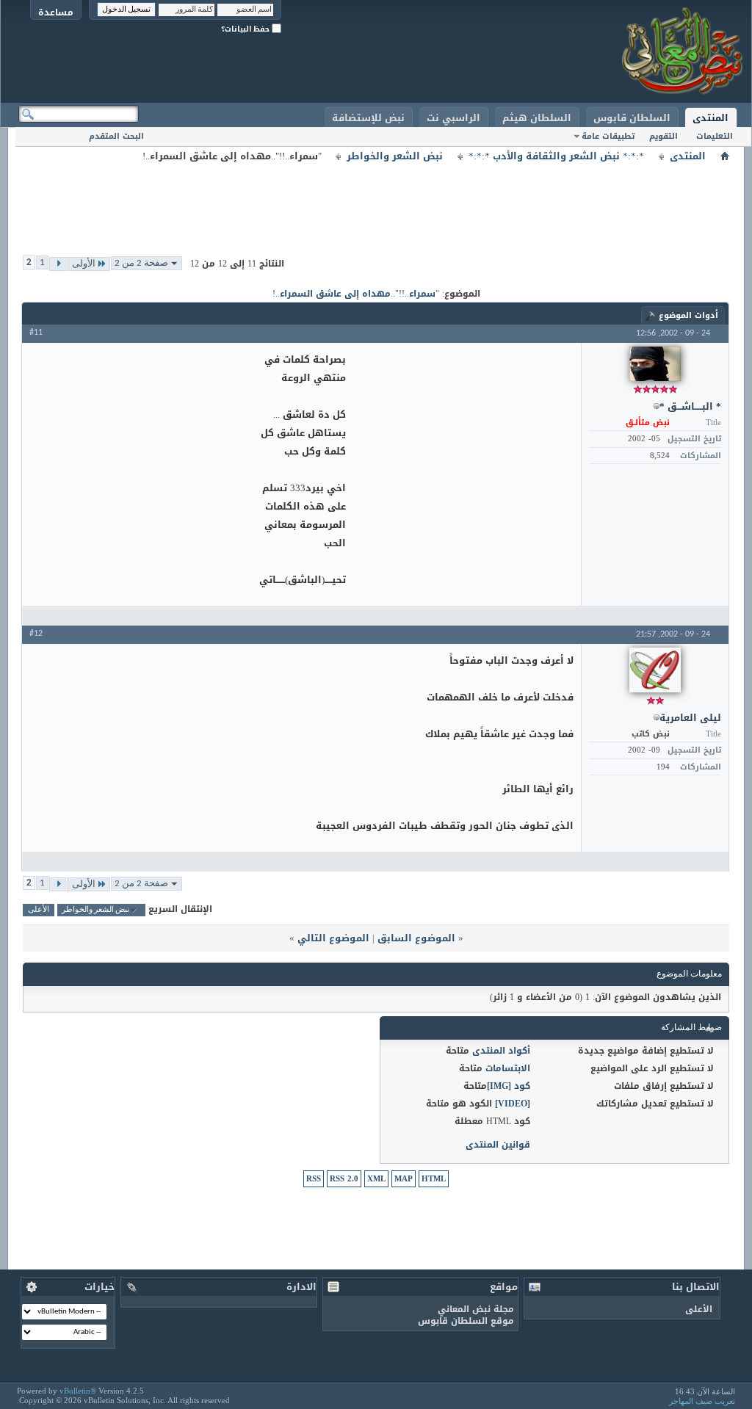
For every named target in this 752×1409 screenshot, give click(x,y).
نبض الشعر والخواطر (395, 156)
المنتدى (710, 118)
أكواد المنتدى (501, 1051)
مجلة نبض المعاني (476, 1309)
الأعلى (38, 910)
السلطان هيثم (536, 118)
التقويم (663, 136)
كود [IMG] (508, 1086)
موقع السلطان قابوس (466, 1321)
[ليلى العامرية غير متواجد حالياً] (655, 670)
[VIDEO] (512, 1103)
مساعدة (55, 12)
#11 (36, 332)
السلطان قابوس (631, 118)
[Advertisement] (376, 198)
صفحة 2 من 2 (141, 263)
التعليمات (714, 136)
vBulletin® (77, 1390)
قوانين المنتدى (498, 1145)
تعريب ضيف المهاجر (702, 1401)
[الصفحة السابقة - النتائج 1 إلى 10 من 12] (58, 264)
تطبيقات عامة (608, 136)
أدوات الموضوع (688, 315)
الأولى (83, 264)
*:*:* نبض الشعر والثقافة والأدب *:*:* (556, 156)
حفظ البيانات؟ (246, 29)
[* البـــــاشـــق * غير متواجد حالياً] (655, 364)
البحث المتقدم (116, 136)
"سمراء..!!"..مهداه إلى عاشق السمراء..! (355, 294)
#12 (36, 633)
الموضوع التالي (333, 938)
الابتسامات (507, 1068)
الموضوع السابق (416, 938)
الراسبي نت (453, 118)
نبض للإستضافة (368, 118)
